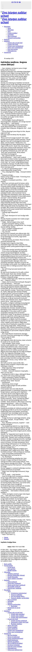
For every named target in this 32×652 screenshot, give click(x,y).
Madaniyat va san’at (14, 608)
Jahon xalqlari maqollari (15, 578)
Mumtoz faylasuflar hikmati (16, 575)
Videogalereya (12, 51)
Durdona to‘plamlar (14, 645)
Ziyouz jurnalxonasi (14, 637)
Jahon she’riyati (12, 625)
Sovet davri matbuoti (14, 583)
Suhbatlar (11, 35)
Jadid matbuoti (12, 582)
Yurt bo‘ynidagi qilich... (18, 596)
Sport (9, 609)
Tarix (9, 31)
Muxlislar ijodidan (16, 624)
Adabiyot (7, 41)
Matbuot (6, 39)
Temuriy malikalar (16, 595)
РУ (17, 2)
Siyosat (10, 603)
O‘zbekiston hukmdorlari (19, 593)
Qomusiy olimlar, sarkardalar (20, 598)
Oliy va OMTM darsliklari (15, 643)
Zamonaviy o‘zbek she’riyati (19, 622)
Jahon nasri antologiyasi (15, 47)
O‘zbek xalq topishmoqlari (19, 617)
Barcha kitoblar (12, 635)
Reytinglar (14, 606)
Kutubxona (7, 52)
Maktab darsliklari (13, 642)
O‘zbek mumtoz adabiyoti (19, 621)
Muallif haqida (12, 570)
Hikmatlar (11, 30)
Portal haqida (8, 565)
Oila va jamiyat (12, 36)
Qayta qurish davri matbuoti (16, 585)
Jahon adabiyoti (12, 629)
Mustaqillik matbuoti (14, 587)
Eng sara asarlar (13, 49)
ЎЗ (15, 2)
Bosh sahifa (8, 564)
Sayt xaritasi (11, 569)
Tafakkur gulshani (13, 574)
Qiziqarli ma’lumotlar (14, 38)
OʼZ (13, 2)
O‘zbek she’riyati (13, 44)
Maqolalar (7, 26)
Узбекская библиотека (15, 650)
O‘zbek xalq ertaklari (17, 616)
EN (20, 2)
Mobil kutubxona (13, 640)
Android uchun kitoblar (15, 646)
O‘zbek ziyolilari (12, 33)
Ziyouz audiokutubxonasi (15, 638)
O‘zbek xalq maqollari (17, 614)
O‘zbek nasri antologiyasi (15, 46)
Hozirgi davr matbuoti (14, 588)
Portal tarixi (11, 567)
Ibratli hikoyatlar (13, 577)
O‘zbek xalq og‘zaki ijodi (15, 43)
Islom (9, 28)
